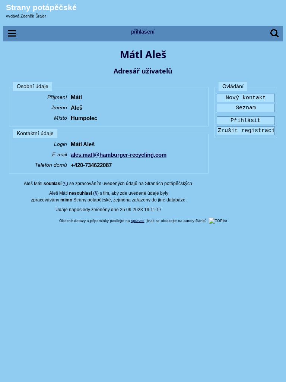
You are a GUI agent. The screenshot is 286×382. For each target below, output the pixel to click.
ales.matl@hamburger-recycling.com (118, 154)
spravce (137, 221)
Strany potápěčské (41, 7)
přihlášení (143, 31)
